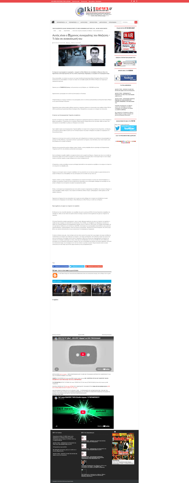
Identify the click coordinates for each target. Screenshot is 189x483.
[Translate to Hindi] (126, 141)
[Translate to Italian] (129, 141)
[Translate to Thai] (127, 142)
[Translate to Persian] (132, 141)
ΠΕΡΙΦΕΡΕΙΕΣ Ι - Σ (73, 22)
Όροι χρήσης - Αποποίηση (95, 1)
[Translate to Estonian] (123, 141)
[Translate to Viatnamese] (129, 142)
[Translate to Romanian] (121, 142)
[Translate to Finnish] (124, 141)
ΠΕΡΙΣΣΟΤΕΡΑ (93, 22)
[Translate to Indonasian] (127, 141)
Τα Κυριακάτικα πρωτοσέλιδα (60, 447)
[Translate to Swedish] (126, 142)
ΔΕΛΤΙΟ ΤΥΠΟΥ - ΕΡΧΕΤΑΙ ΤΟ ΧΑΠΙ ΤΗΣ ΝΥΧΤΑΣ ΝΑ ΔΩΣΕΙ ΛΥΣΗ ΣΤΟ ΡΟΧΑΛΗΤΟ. (93, 441)
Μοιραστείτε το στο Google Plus (95, 266)
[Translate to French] (116, 141)
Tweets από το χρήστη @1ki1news (122, 124)
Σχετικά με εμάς (75, 1)
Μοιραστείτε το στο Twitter (78, 266)
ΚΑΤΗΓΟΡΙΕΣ (84, 22)
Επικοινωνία (84, 1)
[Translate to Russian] (123, 142)
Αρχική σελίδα (81, 334)
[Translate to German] (117, 141)
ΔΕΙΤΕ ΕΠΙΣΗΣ (103, 22)
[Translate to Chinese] (121, 141)
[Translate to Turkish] (118, 141)
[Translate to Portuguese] (135, 141)
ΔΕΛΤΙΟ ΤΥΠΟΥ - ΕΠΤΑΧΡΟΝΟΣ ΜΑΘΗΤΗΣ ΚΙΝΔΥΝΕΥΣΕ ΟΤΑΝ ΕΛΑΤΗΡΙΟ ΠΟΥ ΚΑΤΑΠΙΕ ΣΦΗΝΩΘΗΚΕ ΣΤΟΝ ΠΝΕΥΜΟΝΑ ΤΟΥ (93, 457)
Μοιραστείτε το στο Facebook (62, 266)
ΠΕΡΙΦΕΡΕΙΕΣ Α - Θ (62, 22)
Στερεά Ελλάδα (78, 42)
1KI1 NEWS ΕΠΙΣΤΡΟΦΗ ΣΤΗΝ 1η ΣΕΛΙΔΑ (60, 1)
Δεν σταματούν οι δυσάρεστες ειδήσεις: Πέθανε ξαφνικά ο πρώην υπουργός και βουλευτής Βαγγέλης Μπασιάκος (124, 114)
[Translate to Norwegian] (133, 141)
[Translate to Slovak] (124, 142)
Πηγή (53, 262)
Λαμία (74, 42)
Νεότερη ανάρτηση (56, 334)
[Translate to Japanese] (130, 141)
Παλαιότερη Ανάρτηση (106, 334)
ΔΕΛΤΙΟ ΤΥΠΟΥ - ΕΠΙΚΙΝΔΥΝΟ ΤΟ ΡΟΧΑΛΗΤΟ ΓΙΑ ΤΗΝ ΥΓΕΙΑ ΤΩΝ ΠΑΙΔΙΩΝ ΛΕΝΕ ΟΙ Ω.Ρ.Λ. (124, 95)
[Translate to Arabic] (120, 141)
